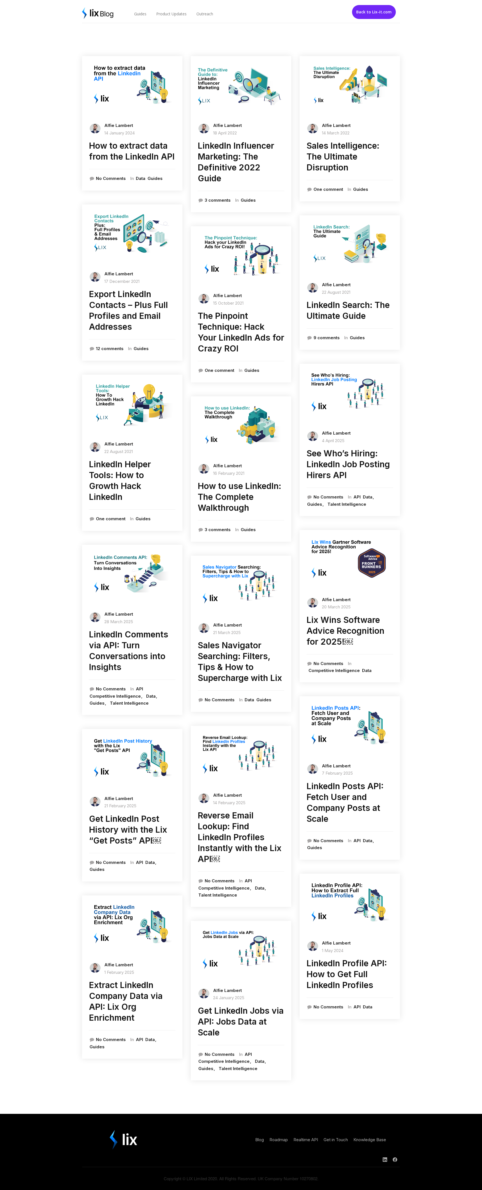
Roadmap (278, 1139)
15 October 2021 (228, 303)
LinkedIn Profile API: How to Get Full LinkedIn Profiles (347, 974)
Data (140, 178)
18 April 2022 (225, 133)
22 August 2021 (118, 451)
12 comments (110, 348)
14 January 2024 (119, 133)
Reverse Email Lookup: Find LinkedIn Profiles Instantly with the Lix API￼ (239, 837)
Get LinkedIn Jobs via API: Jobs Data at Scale (241, 1021)
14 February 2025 (229, 802)
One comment (111, 518)
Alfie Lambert (118, 125)
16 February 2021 (228, 473)
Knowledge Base (369, 1139)
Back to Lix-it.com (374, 12)
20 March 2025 (336, 607)
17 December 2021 (121, 281)
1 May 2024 (332, 950)
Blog (259, 1139)
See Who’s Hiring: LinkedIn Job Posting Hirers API (348, 464)
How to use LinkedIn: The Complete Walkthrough (239, 497)
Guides (140, 13)
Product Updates (171, 13)
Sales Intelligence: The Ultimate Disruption (343, 156)
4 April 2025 (333, 440)
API (139, 689)
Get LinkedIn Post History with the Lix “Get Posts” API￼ (128, 829)
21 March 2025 (227, 632)
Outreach (204, 13)
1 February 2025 (119, 972)
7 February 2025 (337, 773)
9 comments (327, 337)
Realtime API (305, 1139)
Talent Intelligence (129, 703)
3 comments (218, 200)
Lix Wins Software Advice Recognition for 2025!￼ (345, 631)
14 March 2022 (336, 133)
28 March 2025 (118, 621)
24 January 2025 (228, 997)
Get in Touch (336, 1139)
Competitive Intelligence (115, 696)
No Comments (111, 178)
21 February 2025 (120, 805)
